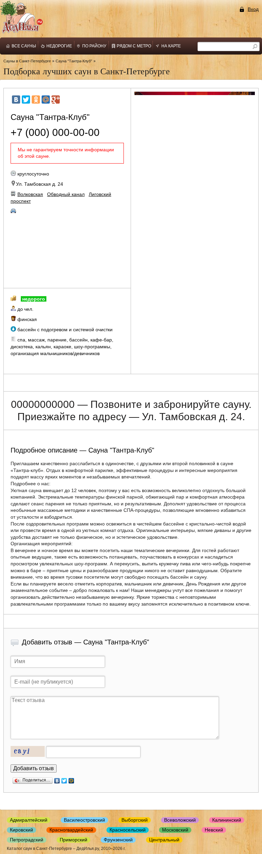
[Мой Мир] (46, 99)
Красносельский (128, 830)
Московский (175, 830)
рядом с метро (134, 46)
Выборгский (134, 820)
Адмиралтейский (28, 820)
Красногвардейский (71, 830)
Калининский (226, 820)
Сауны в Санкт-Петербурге (27, 61)
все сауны (24, 46)
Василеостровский (84, 820)
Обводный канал (66, 194)
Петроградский (26, 839)
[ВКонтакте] (16, 99)
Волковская (30, 194)
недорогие (59, 46)
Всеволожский (180, 820)
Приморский (73, 839)
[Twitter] (26, 99)
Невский (214, 830)
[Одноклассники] (36, 99)
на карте (171, 46)
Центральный (164, 839)
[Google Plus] (56, 99)
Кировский (21, 830)
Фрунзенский (118, 839)
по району (94, 46)
